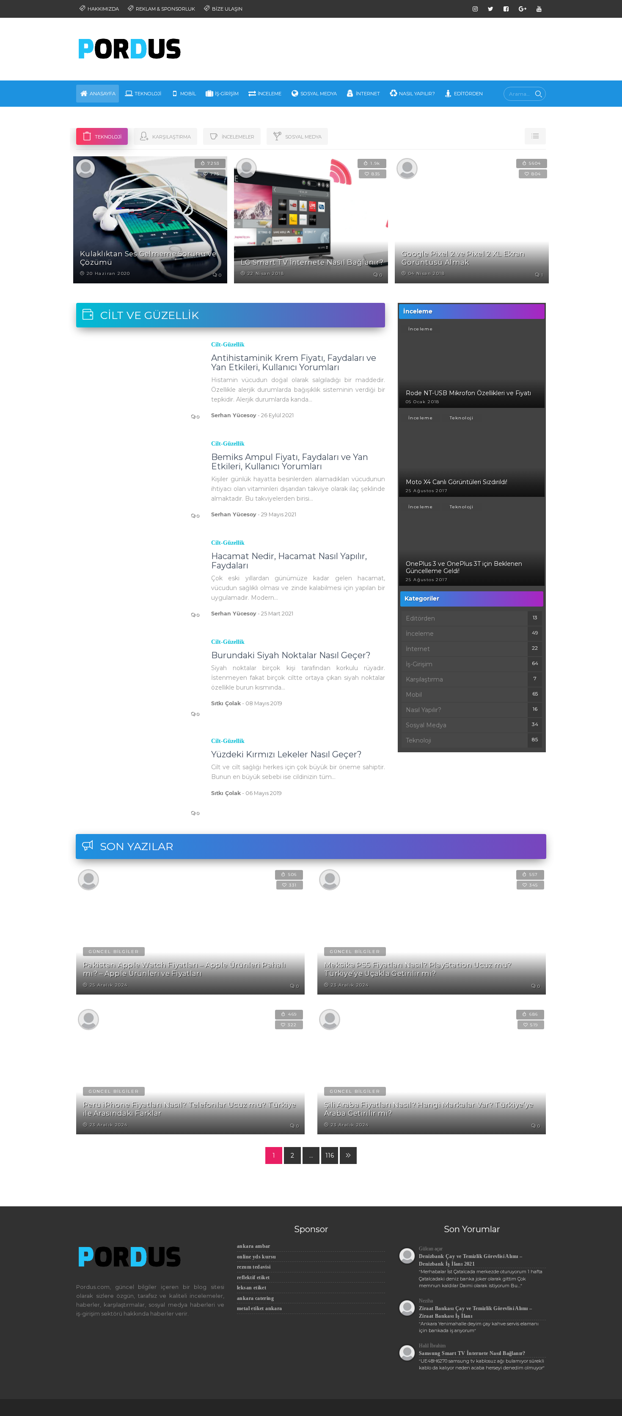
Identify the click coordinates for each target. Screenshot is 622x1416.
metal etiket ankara (259, 1308)
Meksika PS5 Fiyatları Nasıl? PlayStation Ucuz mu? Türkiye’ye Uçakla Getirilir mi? (418, 969)
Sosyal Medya (318, 94)
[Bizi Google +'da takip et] (523, 9)
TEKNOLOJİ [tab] (107, 137)
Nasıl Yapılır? (417, 94)
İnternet (368, 94)
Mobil (188, 94)
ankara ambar (253, 1246)
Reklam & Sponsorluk (165, 9)
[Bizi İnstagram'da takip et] (475, 9)
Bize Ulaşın (226, 9)
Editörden (468, 94)
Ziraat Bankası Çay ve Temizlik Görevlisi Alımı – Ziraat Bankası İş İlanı (475, 1312)
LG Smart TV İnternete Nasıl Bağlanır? (312, 262)
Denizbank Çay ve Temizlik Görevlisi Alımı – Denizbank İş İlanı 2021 (470, 1260)
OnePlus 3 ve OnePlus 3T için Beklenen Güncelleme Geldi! (464, 567)
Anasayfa (103, 94)
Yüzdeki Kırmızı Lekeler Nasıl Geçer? (286, 754)
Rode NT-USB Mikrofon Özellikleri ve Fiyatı (468, 393)
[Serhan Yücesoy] (85, 168)
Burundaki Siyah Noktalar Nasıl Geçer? (291, 655)
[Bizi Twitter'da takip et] (491, 9)
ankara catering (255, 1298)
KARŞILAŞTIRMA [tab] (171, 137)
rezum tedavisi (254, 1267)
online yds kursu (256, 1257)
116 (329, 1155)
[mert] (246, 168)
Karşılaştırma (424, 679)
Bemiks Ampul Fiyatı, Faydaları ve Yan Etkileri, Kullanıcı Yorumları (289, 461)
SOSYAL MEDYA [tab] (303, 137)
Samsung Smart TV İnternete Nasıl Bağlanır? (472, 1353)
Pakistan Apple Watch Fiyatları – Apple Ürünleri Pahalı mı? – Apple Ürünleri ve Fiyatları (184, 969)
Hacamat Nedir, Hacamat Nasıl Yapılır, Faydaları (289, 561)
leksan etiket (251, 1288)
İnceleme (269, 94)
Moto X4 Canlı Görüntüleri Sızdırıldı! (456, 482)
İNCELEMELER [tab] (237, 137)
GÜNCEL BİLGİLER (114, 951)
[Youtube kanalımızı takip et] (539, 9)
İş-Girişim (227, 94)
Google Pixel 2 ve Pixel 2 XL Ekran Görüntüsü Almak (463, 257)
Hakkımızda (102, 9)
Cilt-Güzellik (228, 344)
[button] (535, 136)
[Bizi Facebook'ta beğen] (506, 9)
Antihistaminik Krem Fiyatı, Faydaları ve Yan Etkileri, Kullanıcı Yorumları (293, 362)
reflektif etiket (253, 1277)
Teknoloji (148, 94)
